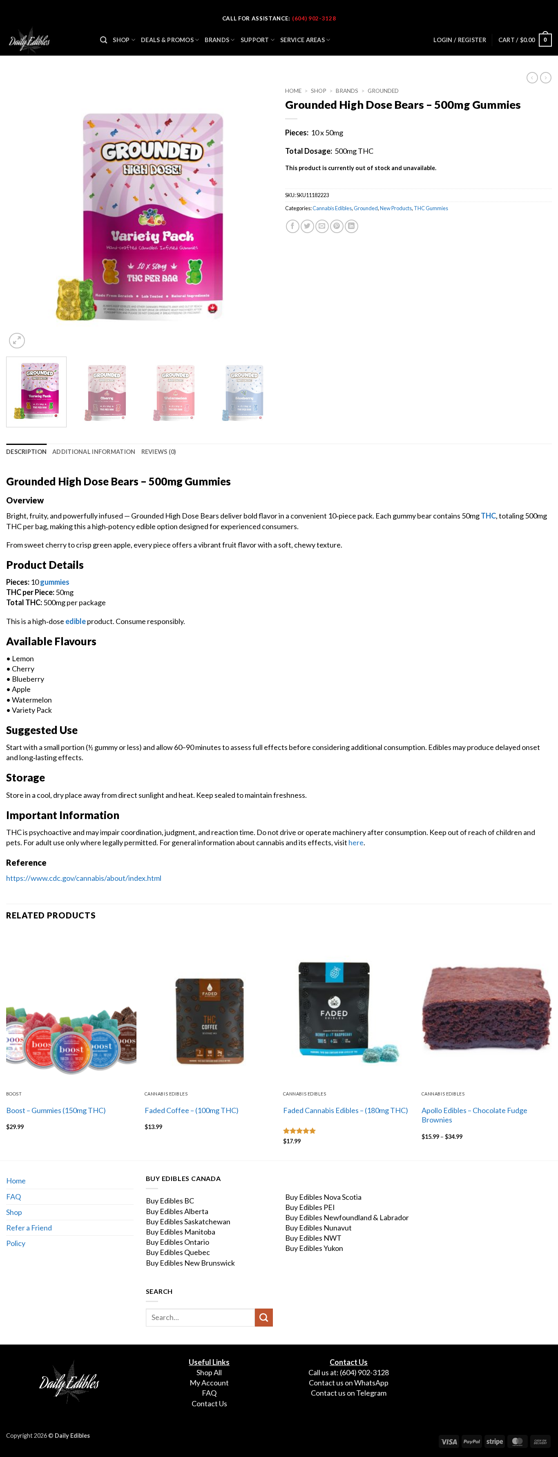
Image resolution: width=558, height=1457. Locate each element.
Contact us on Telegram (348, 1392)
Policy (15, 1243)
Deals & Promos (167, 39)
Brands (217, 39)
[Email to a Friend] (322, 226)
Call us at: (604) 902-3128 (348, 1372)
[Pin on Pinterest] (337, 226)
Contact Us (209, 1403)
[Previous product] (545, 77)
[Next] (257, 217)
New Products (396, 208)
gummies (54, 581)
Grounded (383, 91)
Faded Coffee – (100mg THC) (192, 1110)
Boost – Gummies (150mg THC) (56, 1110)
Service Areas (302, 39)
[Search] (103, 40)
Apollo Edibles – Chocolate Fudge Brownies (474, 1115)
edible (75, 621)
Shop (121, 39)
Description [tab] (26, 451)
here (356, 842)
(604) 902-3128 (314, 18)
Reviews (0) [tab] (158, 451)
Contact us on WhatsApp (348, 1382)
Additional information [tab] (93, 451)
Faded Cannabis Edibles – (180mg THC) (345, 1110)
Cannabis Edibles (332, 208)
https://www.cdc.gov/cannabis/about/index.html (83, 877)
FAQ (13, 1196)
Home (293, 91)
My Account (209, 1382)
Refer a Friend (29, 1227)
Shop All (209, 1372)
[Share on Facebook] (292, 226)
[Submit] (264, 1318)
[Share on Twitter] (307, 226)
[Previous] (21, 217)
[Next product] (532, 77)
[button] (525, 40)
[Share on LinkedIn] (351, 226)
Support (255, 39)
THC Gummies (431, 208)
